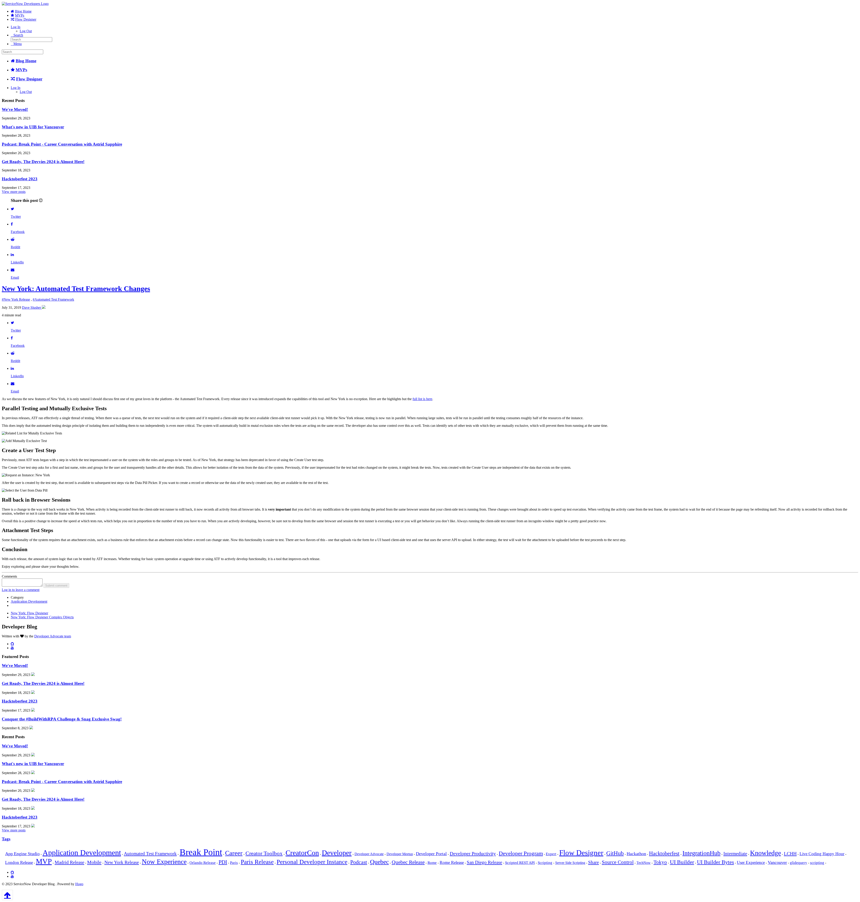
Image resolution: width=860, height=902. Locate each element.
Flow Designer (25, 19)
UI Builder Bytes (715, 862)
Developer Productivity (473, 853)
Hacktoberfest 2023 (19, 179)
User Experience (751, 862)
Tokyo (660, 862)
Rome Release (452, 862)
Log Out (26, 31)
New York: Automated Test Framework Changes (76, 289)
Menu (17, 44)
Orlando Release (202, 863)
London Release (19, 862)
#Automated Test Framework (53, 299)
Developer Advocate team (52, 636)
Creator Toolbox (264, 853)
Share (593, 862)
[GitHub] (12, 643)
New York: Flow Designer (29, 613)
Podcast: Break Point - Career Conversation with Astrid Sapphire (62, 144)
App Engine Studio (22, 853)
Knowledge (765, 853)
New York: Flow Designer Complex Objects (42, 617)
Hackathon (636, 853)
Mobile (94, 862)
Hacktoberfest (664, 853)
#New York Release (16, 299)
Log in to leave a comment (20, 590)
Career (234, 853)
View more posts (14, 192)
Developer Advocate (369, 854)
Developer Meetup (400, 854)
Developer (337, 853)
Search (18, 35)
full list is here (422, 399)
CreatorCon (302, 853)
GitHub (615, 853)
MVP (44, 861)
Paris (234, 863)
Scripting (545, 863)
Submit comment (56, 585)
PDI (223, 862)
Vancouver (777, 862)
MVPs (19, 15)
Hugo (79, 884)
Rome (432, 863)
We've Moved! (15, 109)
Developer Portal (431, 853)
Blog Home (23, 11)
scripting (817, 863)
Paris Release (257, 862)
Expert (551, 854)
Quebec (379, 861)
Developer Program (521, 853)
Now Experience (164, 861)
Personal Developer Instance (312, 862)
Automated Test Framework (150, 853)
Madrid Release (69, 862)
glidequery (798, 863)
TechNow (643, 863)
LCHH (790, 853)
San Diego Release (484, 862)
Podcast (358, 862)
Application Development (29, 601)
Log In (15, 27)
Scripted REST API (520, 863)
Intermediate (735, 853)
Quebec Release (408, 862)
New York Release (121, 862)
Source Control (618, 862)
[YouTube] (12, 648)
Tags (6, 839)
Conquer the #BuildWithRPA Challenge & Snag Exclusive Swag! (62, 719)
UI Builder (682, 862)
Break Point (201, 852)
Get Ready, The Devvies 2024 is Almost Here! (43, 161)
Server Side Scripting (570, 863)
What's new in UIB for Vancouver (33, 127)
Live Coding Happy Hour (822, 854)
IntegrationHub (701, 853)
